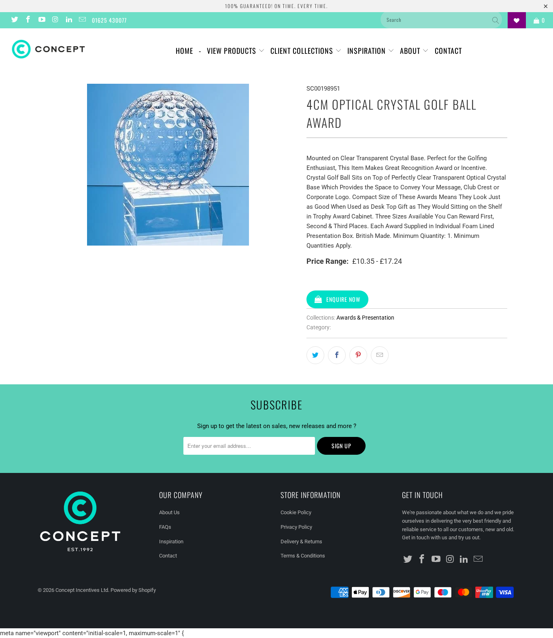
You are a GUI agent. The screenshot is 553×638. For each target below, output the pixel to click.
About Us (169, 512)
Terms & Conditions (303, 556)
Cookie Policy (296, 512)
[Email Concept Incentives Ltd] (82, 20)
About (411, 50)
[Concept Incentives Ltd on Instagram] (55, 20)
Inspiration (367, 50)
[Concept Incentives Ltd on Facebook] (28, 20)
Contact (448, 50)
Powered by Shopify (133, 590)
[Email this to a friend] (380, 355)
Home (184, 50)
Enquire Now (343, 299)
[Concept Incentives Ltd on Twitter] (14, 20)
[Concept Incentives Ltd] (48, 49)
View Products (232, 50)
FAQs (165, 527)
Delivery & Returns (301, 541)
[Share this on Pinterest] (358, 355)
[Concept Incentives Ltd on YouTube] (41, 20)
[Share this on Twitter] (315, 355)
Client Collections (302, 50)
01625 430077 (109, 20)
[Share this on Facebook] (337, 355)
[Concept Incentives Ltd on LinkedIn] (68, 20)
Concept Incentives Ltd (81, 590)
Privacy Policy (296, 527)
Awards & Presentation (365, 317)
